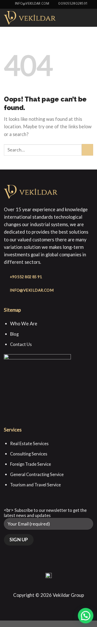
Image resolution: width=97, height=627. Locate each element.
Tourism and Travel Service (35, 484)
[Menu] (89, 17)
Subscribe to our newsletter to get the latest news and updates (45, 513)
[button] (85, 615)
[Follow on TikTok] (52, 568)
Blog (14, 334)
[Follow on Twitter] (59, 568)
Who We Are (23, 323)
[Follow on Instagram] (44, 568)
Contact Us (21, 344)
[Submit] (87, 149)
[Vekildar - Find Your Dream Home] (30, 17)
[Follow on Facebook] (37, 568)
